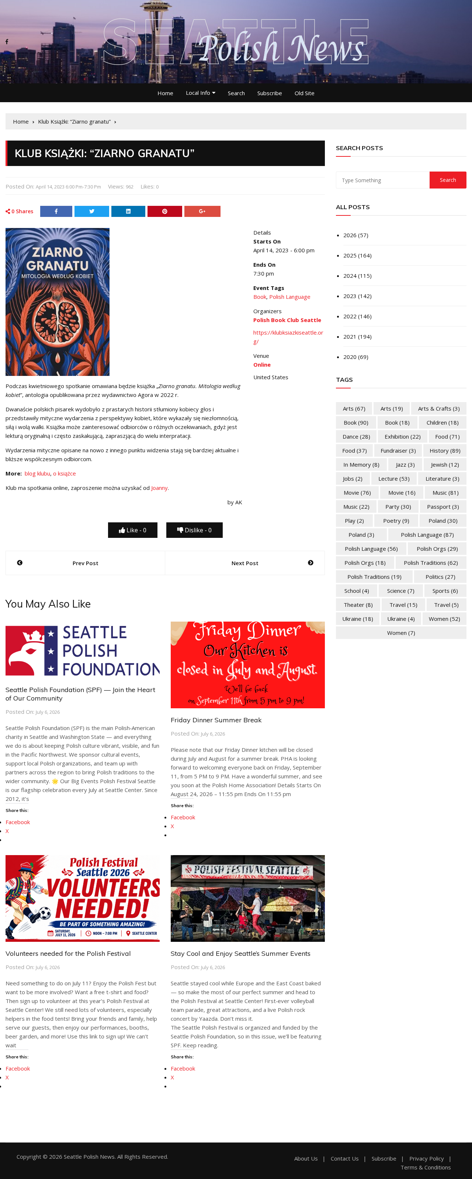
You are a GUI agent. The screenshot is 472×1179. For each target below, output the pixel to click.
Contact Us (345, 1158)
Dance (356, 436)
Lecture (394, 478)
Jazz (405, 464)
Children (443, 422)
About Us (306, 1158)
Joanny (159, 487)
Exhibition (403, 436)
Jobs (352, 478)
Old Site (305, 93)
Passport (443, 506)
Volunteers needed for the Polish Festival (68, 953)
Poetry (396, 520)
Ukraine (357, 618)
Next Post (245, 563)
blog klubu (37, 473)
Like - (135, 530)
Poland (443, 520)
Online (262, 364)
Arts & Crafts (439, 408)
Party (398, 506)
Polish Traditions (431, 562)
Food (447, 436)
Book (259, 296)
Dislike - (197, 530)
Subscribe (269, 93)
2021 (350, 336)
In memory (361, 464)
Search (236, 93)
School (356, 590)
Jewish (445, 464)
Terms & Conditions (425, 1167)
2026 (350, 235)
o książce (64, 473)
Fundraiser (398, 450)
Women (444, 618)
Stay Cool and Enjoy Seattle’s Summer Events (240, 953)
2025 (350, 255)
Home (165, 93)
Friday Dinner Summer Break (216, 720)
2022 (350, 316)
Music (446, 492)
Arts (354, 408)
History (445, 450)
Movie (357, 492)
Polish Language (289, 296)
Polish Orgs (437, 548)
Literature (442, 478)
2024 (350, 275)
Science (400, 590)
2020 (350, 356)
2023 (350, 296)
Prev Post (85, 563)
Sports (445, 590)
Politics (440, 576)
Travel (403, 604)
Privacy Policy (426, 1158)
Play (354, 520)
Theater (358, 604)
